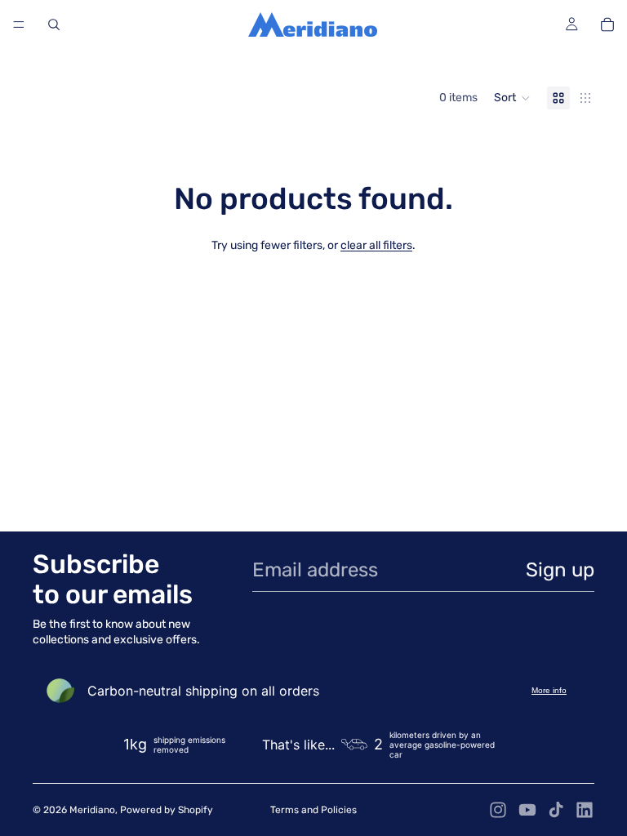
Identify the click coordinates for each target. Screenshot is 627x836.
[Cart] (607, 24)
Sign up (560, 569)
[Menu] (19, 24)
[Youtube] (527, 810)
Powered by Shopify (166, 810)
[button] (512, 98)
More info (549, 690)
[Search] (54, 24)
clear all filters (376, 245)
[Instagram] (498, 810)
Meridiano (92, 810)
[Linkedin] (584, 810)
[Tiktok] (556, 810)
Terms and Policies (313, 810)
